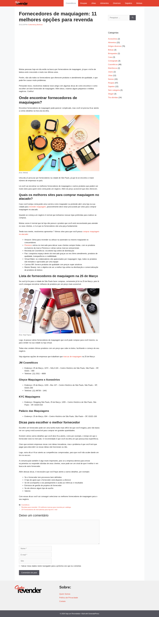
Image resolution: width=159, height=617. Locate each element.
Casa (110, 57)
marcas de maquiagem (72, 357)
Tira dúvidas (113, 97)
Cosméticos (71, 3)
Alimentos (104, 3)
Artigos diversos (114, 46)
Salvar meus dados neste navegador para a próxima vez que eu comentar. (51, 566)
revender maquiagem (37, 207)
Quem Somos (64, 594)
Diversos (117, 3)
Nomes (111, 79)
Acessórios (112, 39)
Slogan (111, 94)
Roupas (83, 3)
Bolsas (139, 3)
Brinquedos (112, 53)
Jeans (110, 72)
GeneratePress (93, 614)
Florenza (27, 245)
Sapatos (128, 3)
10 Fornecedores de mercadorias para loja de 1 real (39, 509)
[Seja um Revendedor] (21, 3)
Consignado (113, 61)
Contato (62, 601)
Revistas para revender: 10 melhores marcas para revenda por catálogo (46, 507)
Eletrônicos (112, 68)
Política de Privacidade (68, 598)
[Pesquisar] (133, 17)
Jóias (93, 3)
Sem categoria (114, 90)
